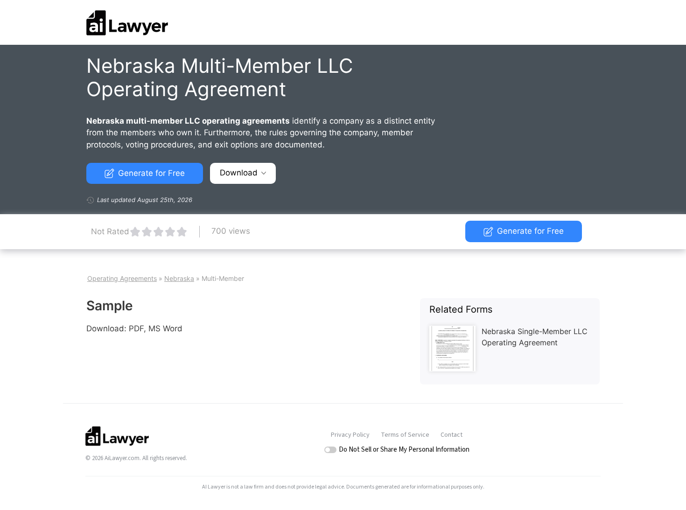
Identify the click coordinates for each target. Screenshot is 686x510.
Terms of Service (405, 435)
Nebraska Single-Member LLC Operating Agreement (535, 337)
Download (239, 172)
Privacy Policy (350, 435)
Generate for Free (151, 173)
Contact (451, 435)
